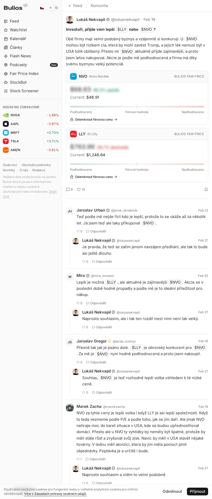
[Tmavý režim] (53, 7)
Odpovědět (98, 231)
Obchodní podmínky (36, 165)
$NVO (146, 29)
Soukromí (10, 165)
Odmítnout (172, 491)
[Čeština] (42, 7)
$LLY (121, 29)
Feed (77, 5)
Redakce (38, 170)
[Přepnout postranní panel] (62, 249)
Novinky (9, 170)
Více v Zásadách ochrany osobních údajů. (55, 494)
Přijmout (197, 491)
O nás (24, 170)
